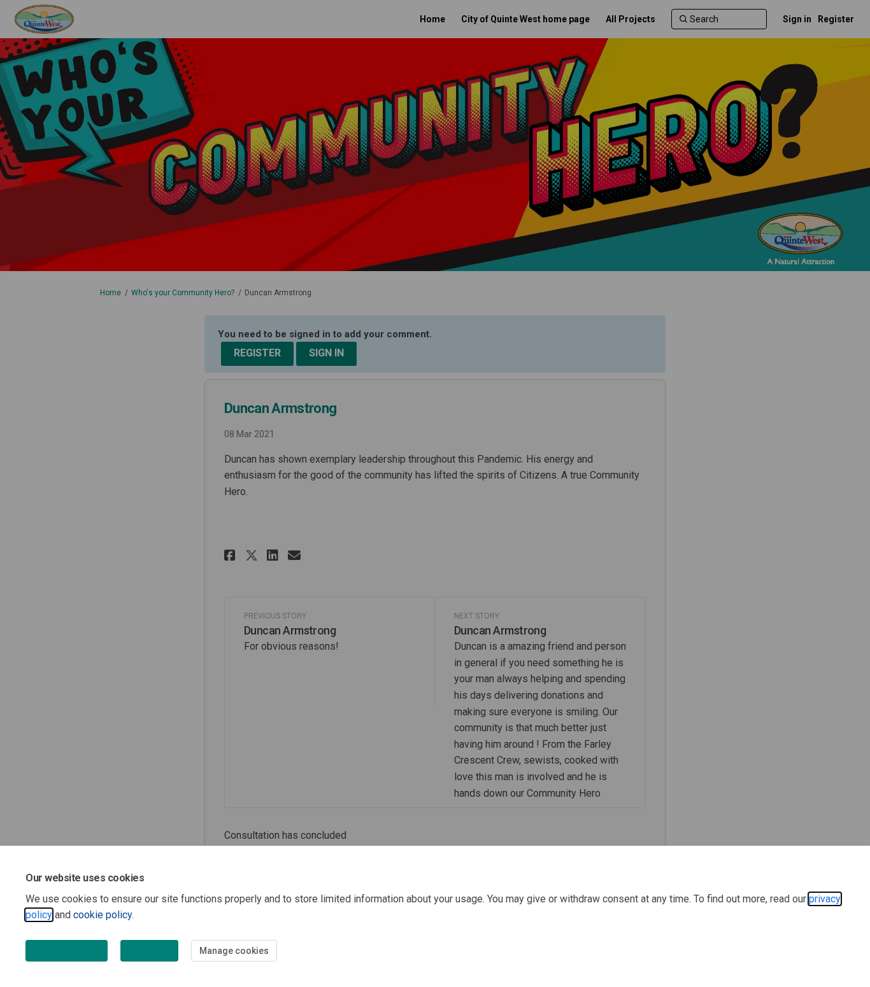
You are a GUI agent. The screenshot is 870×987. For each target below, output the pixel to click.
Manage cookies (234, 951)
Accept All (149, 951)
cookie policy (102, 915)
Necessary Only (66, 951)
